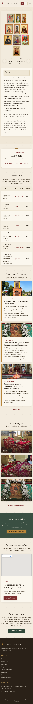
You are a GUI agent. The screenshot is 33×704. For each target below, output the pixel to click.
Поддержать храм (16, 630)
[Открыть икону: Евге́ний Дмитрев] (17, 40)
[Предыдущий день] (4, 61)
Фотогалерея (5, 672)
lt (26, 3)
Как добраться (10, 598)
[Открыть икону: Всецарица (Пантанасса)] (16, 51)
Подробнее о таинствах (16, 531)
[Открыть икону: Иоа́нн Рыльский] (24, 29)
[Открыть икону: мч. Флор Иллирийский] (11, 18)
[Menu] (30, 3)
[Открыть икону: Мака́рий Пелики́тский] (17, 29)
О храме (3, 667)
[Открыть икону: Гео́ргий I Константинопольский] (9, 29)
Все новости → (16, 409)
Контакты (4, 675)
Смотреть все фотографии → (16, 505)
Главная (3, 659)
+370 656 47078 (6, 689)
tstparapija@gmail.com (8, 691)
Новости (4, 664)
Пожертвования (6, 678)
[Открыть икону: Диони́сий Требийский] (24, 18)
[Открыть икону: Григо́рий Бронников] (8, 40)
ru (22, 3)
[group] (16, 73)
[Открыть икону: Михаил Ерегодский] (25, 40)
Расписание (4, 661)
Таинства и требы (6, 669)
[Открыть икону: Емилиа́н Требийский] (18, 18)
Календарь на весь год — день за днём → (16, 139)
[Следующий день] (28, 61)
